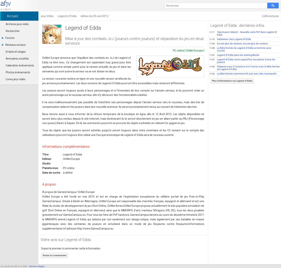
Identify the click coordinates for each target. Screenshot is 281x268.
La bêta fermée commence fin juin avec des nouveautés (243, 73)
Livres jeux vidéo (15, 79)
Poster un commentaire (54, 255)
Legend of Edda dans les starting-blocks (234, 55)
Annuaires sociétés (17, 58)
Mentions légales (37, 266)
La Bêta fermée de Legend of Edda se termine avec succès (240, 49)
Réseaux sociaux (15, 44)
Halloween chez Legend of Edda (230, 39)
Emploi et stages (16, 51)
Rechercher (13, 31)
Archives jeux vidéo (17, 24)
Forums (10, 37)
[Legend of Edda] (170, 67)
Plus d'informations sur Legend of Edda (232, 81)
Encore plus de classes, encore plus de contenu (238, 43)
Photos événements (18, 72)
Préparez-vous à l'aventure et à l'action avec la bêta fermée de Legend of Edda (244, 68)
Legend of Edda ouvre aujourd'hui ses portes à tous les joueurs (242, 61)
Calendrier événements (20, 65)
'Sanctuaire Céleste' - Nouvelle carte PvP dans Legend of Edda (243, 33)
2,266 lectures (270, 16)
